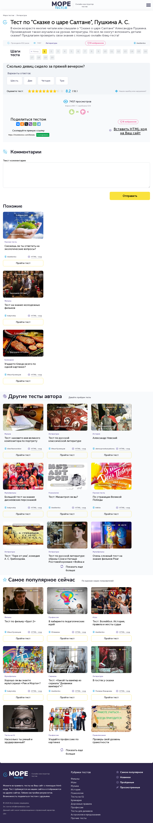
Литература (21, 15)
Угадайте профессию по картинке (64, 741)
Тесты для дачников (82, 811)
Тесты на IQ (77, 796)
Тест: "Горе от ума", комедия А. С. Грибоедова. (22, 557)
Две (30, 80)
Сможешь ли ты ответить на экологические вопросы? (21, 247)
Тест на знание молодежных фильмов (22, 306)
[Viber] (30, 124)
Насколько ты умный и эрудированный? (18, 741)
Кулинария (76, 800)
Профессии (77, 807)
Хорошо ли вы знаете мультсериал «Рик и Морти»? (22, 682)
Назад (36, 51)
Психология (77, 793)
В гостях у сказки (103, 680)
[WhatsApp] (34, 124)
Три (62, 80)
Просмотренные (130, 787)
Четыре (46, 80)
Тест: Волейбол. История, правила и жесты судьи (109, 623)
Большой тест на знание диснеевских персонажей (20, 498)
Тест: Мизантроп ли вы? (63, 496)
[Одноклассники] (22, 124)
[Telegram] (39, 124)
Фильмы (75, 778)
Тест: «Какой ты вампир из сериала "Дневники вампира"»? (65, 683)
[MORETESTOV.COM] (17, 774)
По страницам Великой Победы (107, 498)
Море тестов (8, 15)
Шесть (14, 80)
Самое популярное (131, 772)
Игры (73, 782)
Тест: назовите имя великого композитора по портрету (22, 439)
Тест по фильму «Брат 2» (20, 621)
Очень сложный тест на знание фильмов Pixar (107, 557)
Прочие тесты (79, 818)
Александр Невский (105, 437)
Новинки (125, 777)
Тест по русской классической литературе (65, 439)
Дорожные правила (81, 804)
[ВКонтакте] (18, 124)
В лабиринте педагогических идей (66, 623)
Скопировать (43, 135)
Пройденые (127, 782)
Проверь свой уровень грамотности (106, 741)
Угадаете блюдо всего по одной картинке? (20, 365)
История (75, 789)
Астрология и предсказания (85, 814)
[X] (26, 124)
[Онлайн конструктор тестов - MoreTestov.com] (61, 5)
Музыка (75, 786)
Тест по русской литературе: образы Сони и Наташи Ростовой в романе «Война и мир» (67, 560)
